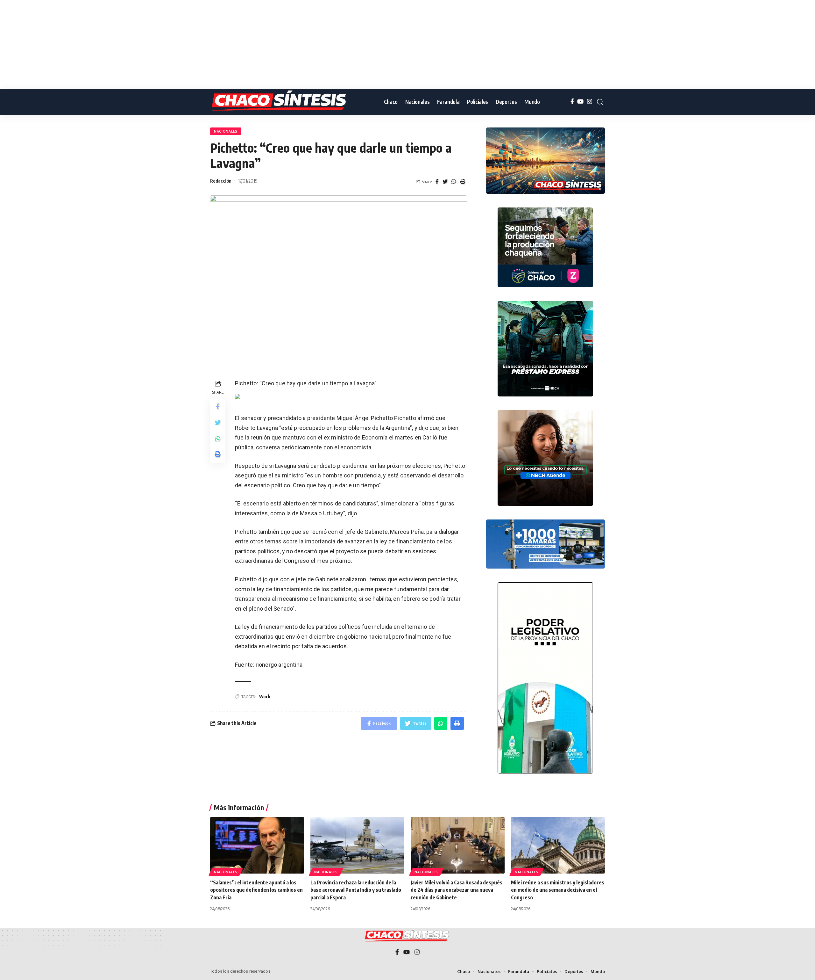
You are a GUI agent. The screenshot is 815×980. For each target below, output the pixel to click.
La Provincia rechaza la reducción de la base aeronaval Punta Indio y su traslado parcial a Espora (355, 889)
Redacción (220, 181)
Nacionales (225, 131)
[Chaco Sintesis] (280, 102)
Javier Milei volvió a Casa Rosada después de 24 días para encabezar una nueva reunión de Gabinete (456, 889)
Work (264, 696)
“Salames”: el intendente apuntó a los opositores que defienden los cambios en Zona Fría (256, 889)
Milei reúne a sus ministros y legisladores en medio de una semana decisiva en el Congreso (557, 889)
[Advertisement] (191, 44)
